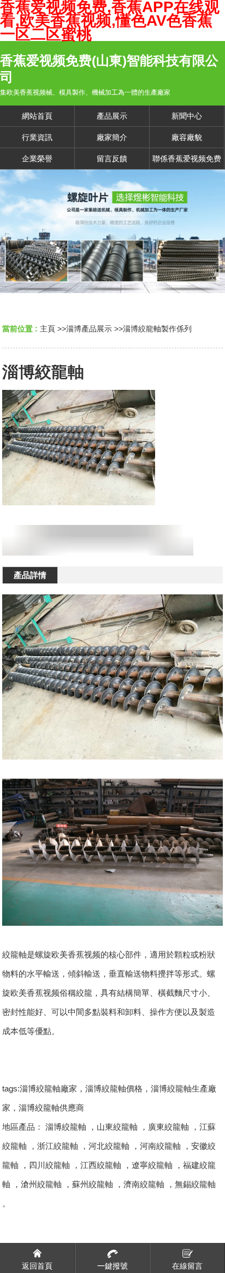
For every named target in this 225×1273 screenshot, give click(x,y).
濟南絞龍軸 (143, 1184)
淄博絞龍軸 (65, 1126)
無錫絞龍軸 (195, 1184)
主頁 (47, 328)
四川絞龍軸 (49, 1165)
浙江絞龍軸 (57, 1146)
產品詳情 (30, 575)
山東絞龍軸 (117, 1126)
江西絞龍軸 (100, 1165)
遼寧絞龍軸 (152, 1165)
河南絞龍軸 (160, 1146)
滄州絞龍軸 (41, 1184)
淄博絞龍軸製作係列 (157, 328)
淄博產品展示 (89, 328)
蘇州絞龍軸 (92, 1184)
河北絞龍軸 (108, 1146)
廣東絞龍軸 (168, 1126)
